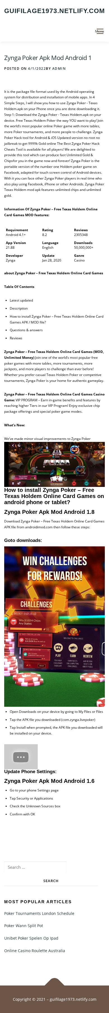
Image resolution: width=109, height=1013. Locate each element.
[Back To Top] (55, 985)
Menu (99, 31)
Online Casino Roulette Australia (34, 950)
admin (59, 68)
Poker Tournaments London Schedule (39, 913)
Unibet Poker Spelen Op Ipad (31, 938)
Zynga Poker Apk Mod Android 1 (48, 57)
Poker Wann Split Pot (23, 925)
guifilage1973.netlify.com (54, 10)
